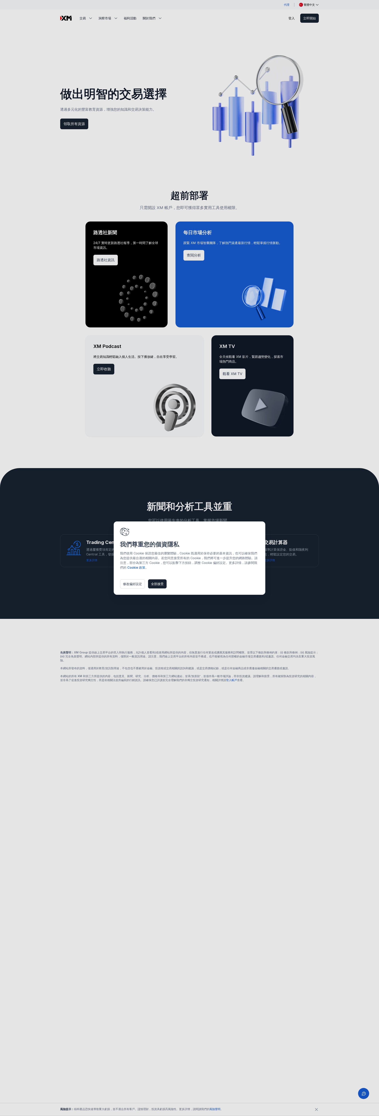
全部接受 (157, 584)
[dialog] (189, 558)
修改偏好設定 (132, 584)
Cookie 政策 (136, 567)
